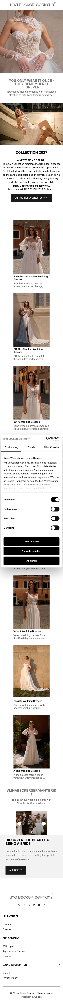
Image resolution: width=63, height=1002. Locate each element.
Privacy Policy (10, 978)
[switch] (55, 509)
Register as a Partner (13, 951)
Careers (6, 956)
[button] (19, 824)
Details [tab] (31, 447)
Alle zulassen (31, 541)
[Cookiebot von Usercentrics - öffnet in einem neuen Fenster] (46, 439)
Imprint (6, 973)
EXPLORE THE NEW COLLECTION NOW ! (31, 198)
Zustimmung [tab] (11, 447)
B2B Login (8, 946)
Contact (6, 924)
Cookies (6, 929)
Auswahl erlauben (31, 551)
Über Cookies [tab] (51, 447)
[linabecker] (33, 4)
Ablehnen (31, 560)
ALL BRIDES (15, 870)
